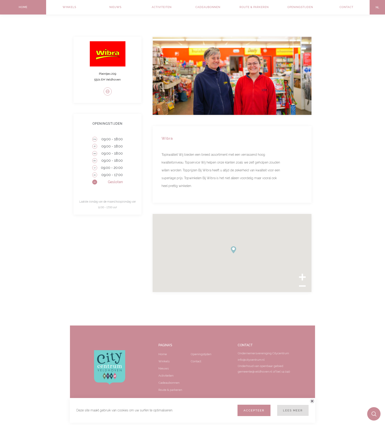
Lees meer (293, 410)
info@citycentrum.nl (251, 359)
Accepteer (254, 410)
